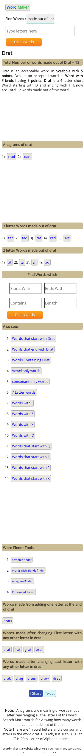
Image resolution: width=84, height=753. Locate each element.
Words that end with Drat (32, 349)
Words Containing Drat (31, 360)
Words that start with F (30, 467)
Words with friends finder (28, 570)
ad (47, 262)
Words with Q (23, 435)
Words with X (22, 424)
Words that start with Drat (33, 338)
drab (7, 678)
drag (19, 678)
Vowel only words (26, 370)
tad (24, 238)
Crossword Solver (23, 592)
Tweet (50, 693)
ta (22, 262)
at (9, 262)
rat (38, 238)
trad (11, 156)
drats (7, 620)
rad (53, 238)
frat (17, 649)
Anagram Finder (22, 581)
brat (6, 649)
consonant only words (30, 381)
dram (31, 678)
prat (39, 649)
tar (10, 238)
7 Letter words (24, 392)
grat (28, 649)
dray (56, 678)
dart (27, 156)
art (67, 238)
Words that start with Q (31, 446)
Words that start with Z (31, 457)
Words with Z (22, 413)
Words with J (22, 403)
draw (44, 678)
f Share (36, 693)
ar (34, 262)
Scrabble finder (21, 560)
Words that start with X (31, 478)
